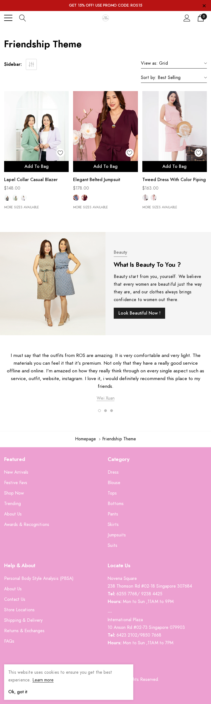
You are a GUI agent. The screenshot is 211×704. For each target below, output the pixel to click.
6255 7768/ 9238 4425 (139, 594)
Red (154, 198)
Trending (12, 503)
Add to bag (36, 166)
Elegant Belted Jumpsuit (96, 180)
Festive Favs (15, 483)
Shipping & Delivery (23, 620)
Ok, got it (17, 692)
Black (7, 198)
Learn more (43, 680)
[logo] (105, 18)
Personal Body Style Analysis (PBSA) (39, 578)
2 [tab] (105, 410)
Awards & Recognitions (26, 524)
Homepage (85, 439)
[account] (187, 18)
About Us (13, 514)
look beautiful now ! (139, 313)
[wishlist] (60, 153)
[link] (36, 131)
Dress (113, 472)
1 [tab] (99, 410)
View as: (149, 63)
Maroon (84, 198)
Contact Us (14, 599)
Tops (112, 493)
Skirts (113, 524)
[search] (22, 18)
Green (15, 198)
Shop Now (14, 493)
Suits (112, 545)
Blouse (114, 483)
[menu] (8, 18)
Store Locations (19, 610)
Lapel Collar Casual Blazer (31, 180)
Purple (24, 198)
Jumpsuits (117, 535)
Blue (76, 198)
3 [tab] (111, 410)
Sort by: (148, 77)
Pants (113, 514)
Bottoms (116, 503)
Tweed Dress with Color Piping (174, 180)
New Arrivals (16, 472)
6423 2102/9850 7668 (138, 635)
